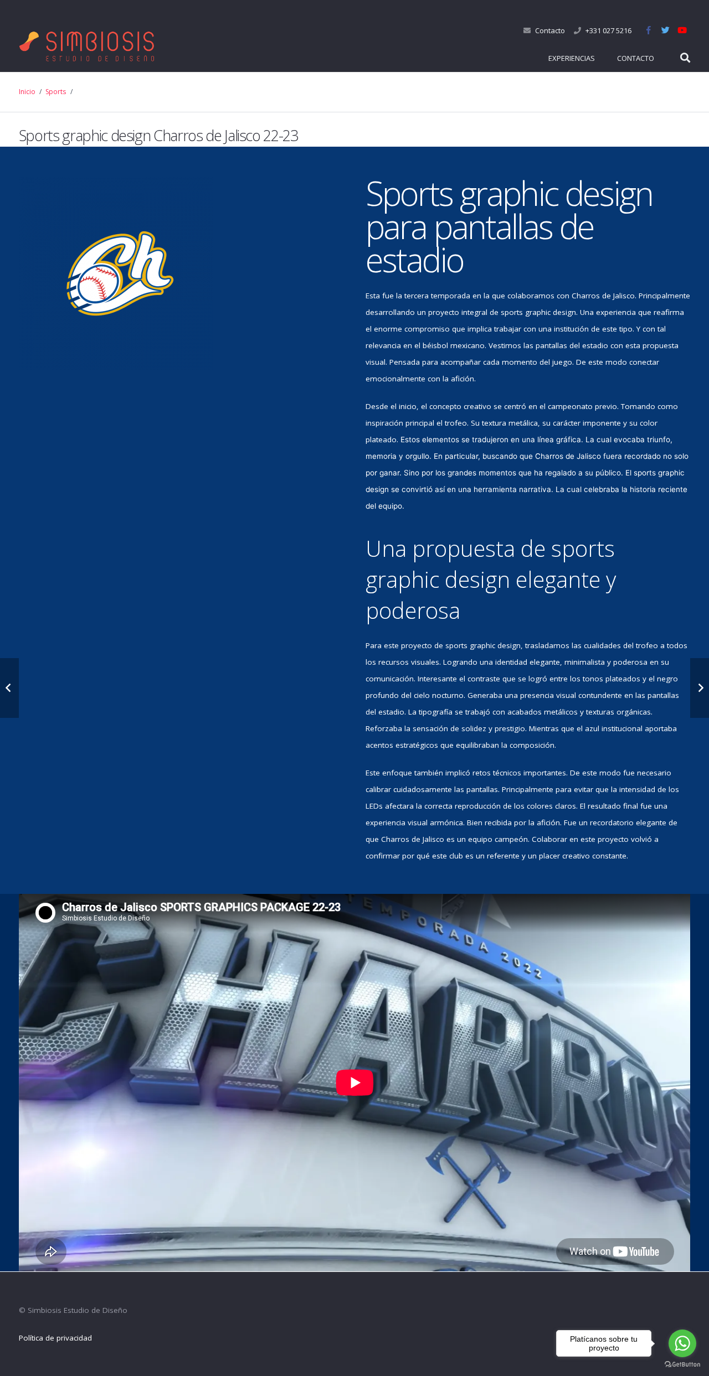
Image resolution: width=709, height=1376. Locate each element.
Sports (55, 91)
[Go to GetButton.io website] (682, 1364)
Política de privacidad (55, 1338)
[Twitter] (665, 30)
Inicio (27, 91)
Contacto (550, 30)
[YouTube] (682, 30)
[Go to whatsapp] (682, 1343)
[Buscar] (685, 58)
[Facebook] (648, 30)
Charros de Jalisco (603, 296)
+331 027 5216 (608, 30)
